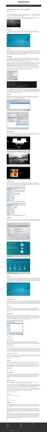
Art (22, 5)
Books (26, 5)
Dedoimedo (23, 2)
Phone (26, 317)
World (19, 5)
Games (15, 5)
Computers (10, 5)
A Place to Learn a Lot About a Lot (23, 3)
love (8, 17)
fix (22, 51)
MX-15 (30, 366)
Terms (7, 427)
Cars (29, 5)
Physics (32, 5)
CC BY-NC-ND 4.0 (8, 430)
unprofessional (36, 388)
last (22, 18)
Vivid (28, 404)
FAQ (7, 426)
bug (23, 50)
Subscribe (21, 426)
